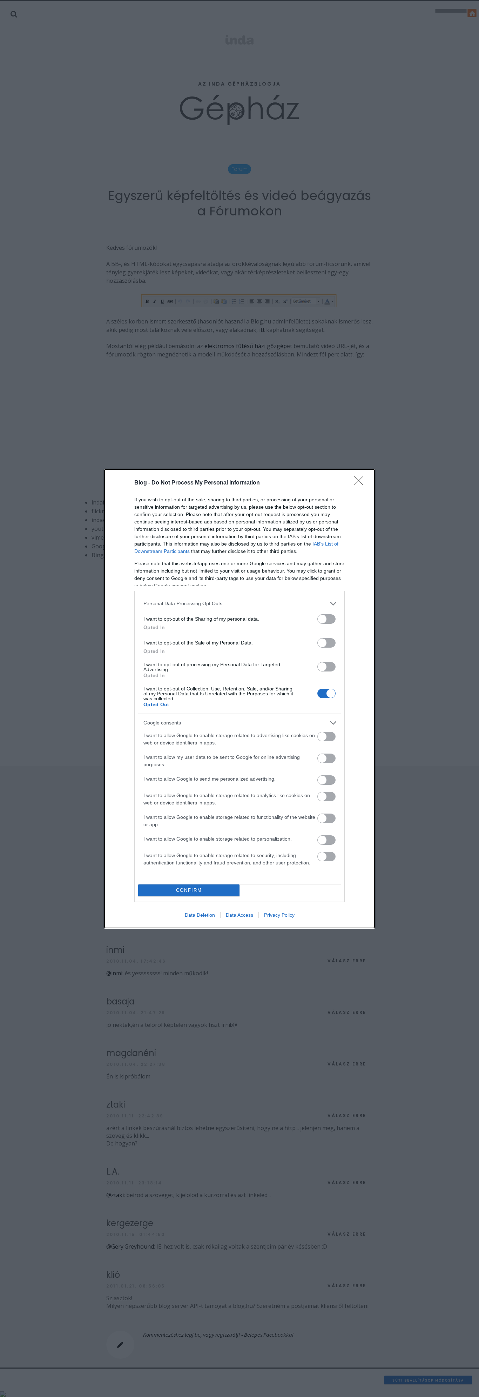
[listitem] (239, 603)
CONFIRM (189, 890)
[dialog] (239, 698)
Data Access (239, 915)
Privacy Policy (279, 915)
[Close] (360, 483)
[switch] (326, 619)
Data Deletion (200, 915)
